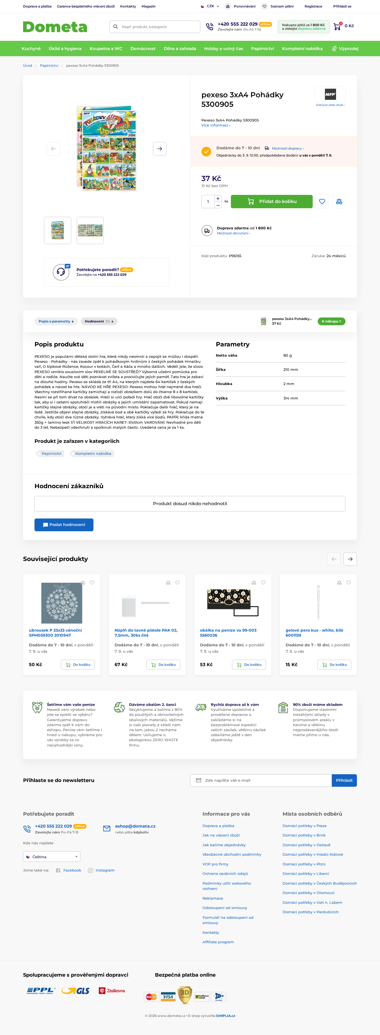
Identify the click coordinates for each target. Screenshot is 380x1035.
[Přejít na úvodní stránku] (55, 26)
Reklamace (213, 898)
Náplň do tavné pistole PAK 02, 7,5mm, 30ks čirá (146, 633)
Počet (208, 201)
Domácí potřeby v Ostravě (306, 845)
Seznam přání (282, 6)
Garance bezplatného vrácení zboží (86, 6)
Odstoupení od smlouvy (225, 907)
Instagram (105, 870)
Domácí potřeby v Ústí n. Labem (312, 902)
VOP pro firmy (215, 864)
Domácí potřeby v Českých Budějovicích (320, 883)
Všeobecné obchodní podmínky (232, 854)
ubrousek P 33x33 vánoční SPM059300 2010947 (55, 633)
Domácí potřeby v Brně (304, 835)
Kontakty (128, 6)
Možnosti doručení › (233, 233)
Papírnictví (49, 65)
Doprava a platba (37, 6)
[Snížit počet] (218, 205)
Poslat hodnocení (66, 524)
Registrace (313, 6)
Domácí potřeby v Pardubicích (311, 912)
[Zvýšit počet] (218, 198)
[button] (159, 148)
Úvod (27, 65)
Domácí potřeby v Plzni (304, 864)
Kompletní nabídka (93, 453)
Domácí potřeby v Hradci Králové (313, 854)
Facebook (72, 870)
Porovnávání (244, 6)
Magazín (149, 6)
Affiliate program (218, 942)
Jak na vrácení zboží (221, 835)
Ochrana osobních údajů (225, 873)
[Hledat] (115, 27)
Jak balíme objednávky (224, 845)
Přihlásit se (342, 6)
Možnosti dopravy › (288, 148)
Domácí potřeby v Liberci (306, 873)
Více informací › (215, 125)
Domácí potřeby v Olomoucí (309, 892)
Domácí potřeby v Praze (305, 825)
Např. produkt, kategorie (144, 26)
